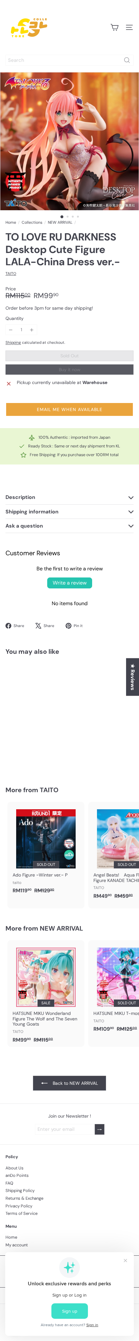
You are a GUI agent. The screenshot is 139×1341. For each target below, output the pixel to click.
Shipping (13, 342)
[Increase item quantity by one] (32, 329)
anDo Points (17, 1175)
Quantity (14, 318)
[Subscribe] (99, 1129)
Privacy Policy (18, 1206)
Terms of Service (21, 1213)
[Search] (127, 60)
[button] (69, 409)
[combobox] (69, 60)
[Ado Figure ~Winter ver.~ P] (46, 849)
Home (10, 222)
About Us (14, 1168)
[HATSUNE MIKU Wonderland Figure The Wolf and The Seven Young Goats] (46, 993)
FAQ (9, 1183)
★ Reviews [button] (132, 677)
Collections (32, 222)
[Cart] (114, 27)
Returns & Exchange (24, 1198)
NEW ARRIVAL (60, 222)
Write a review (70, 582)
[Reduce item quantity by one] (10, 329)
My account (16, 1245)
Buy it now (69, 369)
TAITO (49, 790)
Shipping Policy (20, 1190)
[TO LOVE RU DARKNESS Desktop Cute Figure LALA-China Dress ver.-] (46, 716)
